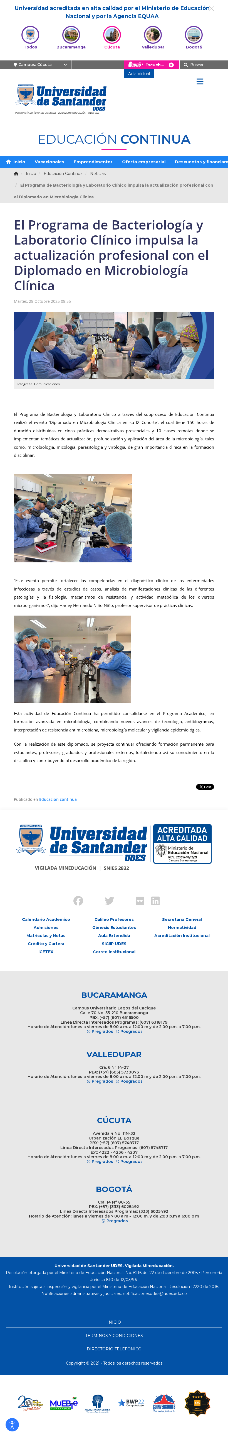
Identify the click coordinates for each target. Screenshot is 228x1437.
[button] (12, 1424)
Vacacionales (49, 161)
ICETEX (45, 952)
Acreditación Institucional (182, 936)
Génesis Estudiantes (114, 927)
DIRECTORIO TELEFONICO (114, 1348)
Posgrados (131, 1031)
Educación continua (58, 799)
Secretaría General (182, 919)
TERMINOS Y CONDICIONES (114, 1335)
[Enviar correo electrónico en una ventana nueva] (155, 1293)
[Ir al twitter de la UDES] (106, 901)
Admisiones (46, 927)
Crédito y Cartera (46, 944)
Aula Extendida (114, 936)
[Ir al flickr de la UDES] (137, 901)
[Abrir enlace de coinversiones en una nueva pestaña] (144, 1403)
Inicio (18, 161)
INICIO (114, 1322)
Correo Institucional (114, 952)
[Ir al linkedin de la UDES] (153, 901)
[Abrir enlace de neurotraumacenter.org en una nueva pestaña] (77, 1403)
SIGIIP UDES (114, 944)
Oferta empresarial (143, 161)
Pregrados (102, 1031)
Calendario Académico (46, 919)
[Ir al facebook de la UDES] (75, 901)
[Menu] (199, 81)
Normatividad (182, 927)
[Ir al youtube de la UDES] (122, 896)
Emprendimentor (93, 161)
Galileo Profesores (114, 919)
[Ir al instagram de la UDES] (90, 896)
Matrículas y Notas (45, 936)
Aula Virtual (139, 73)
